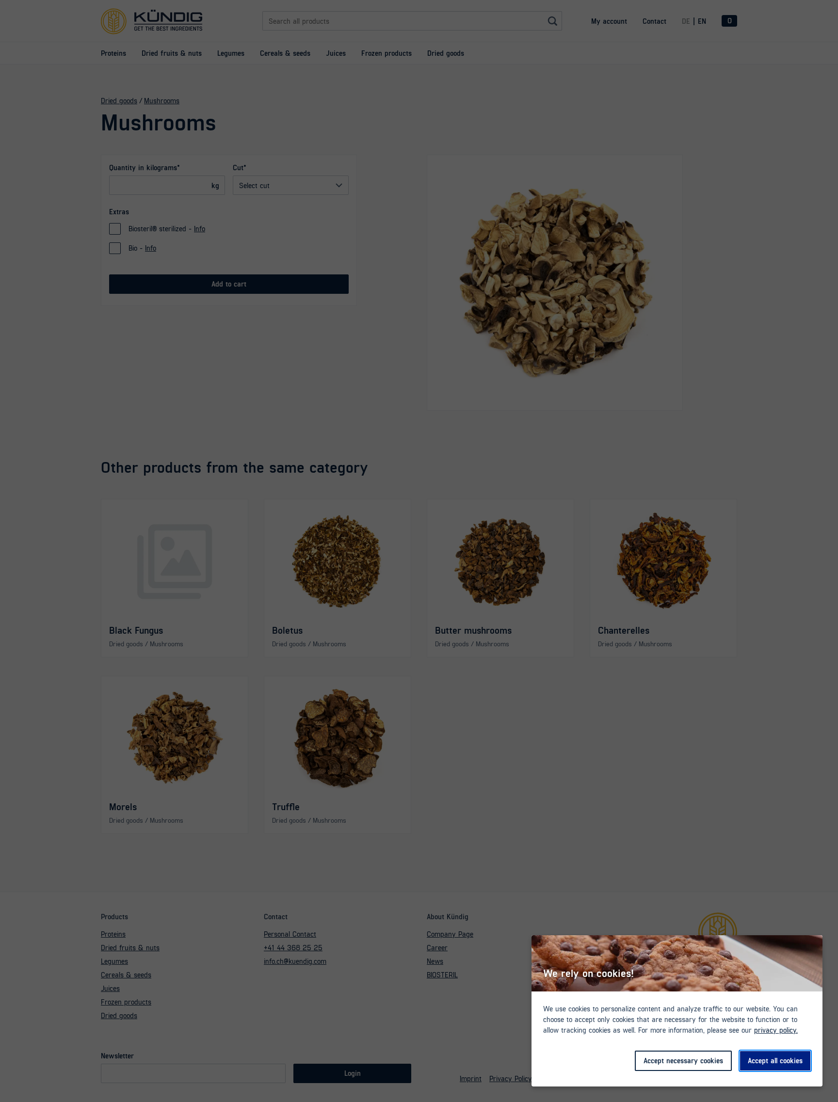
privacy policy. (776, 1029)
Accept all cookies (775, 1060)
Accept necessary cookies (683, 1060)
